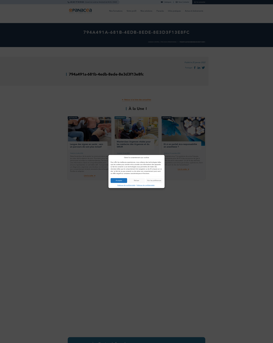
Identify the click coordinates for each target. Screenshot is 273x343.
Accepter (119, 180)
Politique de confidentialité (126, 185)
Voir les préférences (154, 180)
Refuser (136, 180)
